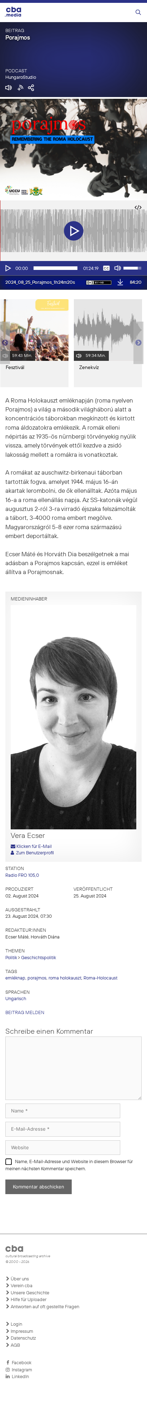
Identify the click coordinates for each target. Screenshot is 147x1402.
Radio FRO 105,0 (22, 875)
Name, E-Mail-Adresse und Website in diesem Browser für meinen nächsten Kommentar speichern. (69, 1165)
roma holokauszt (65, 978)
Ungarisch (15, 999)
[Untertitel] (106, 268)
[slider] (55, 268)
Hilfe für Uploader (28, 1300)
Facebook (20, 1363)
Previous (3, 343)
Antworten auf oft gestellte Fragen (44, 1307)
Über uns (19, 1279)
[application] (73, 268)
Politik (11, 958)
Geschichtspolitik (38, 958)
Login (16, 1324)
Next (138, 343)
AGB (15, 1345)
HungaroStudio (20, 77)
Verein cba (21, 1286)
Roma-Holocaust (100, 978)
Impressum (21, 1331)
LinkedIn (19, 1377)
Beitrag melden (24, 1013)
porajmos (36, 978)
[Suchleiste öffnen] (138, 12)
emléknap (15, 978)
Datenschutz (23, 1338)
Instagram (21, 1370)
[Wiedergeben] (7, 268)
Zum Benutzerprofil (34, 853)
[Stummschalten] (117, 268)
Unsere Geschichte (29, 1293)
